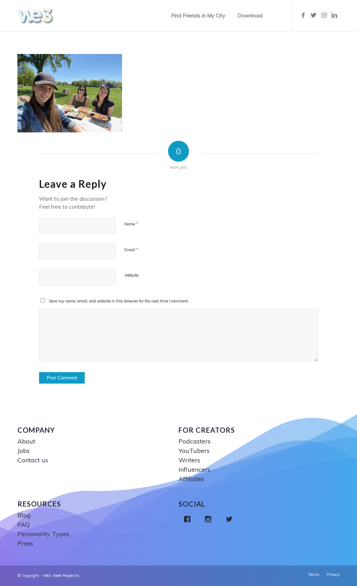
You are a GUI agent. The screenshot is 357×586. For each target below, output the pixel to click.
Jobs (23, 451)
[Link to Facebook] (303, 15)
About (26, 441)
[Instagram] (209, 519)
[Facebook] (188, 519)
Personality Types (43, 534)
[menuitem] (198, 15)
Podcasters (194, 441)
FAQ (23, 525)
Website (131, 275)
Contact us (32, 460)
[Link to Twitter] (313, 15)
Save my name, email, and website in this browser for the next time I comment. (119, 301)
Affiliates (191, 479)
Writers (189, 460)
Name (131, 223)
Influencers (194, 469)
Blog (24, 515)
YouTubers (194, 451)
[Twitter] (230, 519)
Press (25, 543)
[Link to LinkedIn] (334, 15)
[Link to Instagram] (324, 15)
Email (131, 249)
